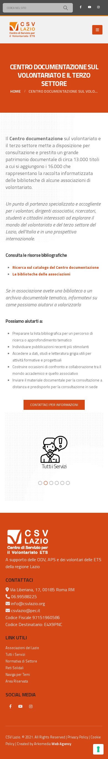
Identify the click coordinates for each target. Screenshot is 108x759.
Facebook (10, 706)
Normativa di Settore (21, 661)
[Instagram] (98, 7)
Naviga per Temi (18, 674)
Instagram (31, 706)
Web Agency (61, 743)
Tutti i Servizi (15, 654)
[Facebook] (80, 7)
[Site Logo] (22, 29)
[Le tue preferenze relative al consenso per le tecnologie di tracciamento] (98, 749)
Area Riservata (17, 681)
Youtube (20, 706)
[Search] (65, 8)
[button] (97, 29)
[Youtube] (89, 7)
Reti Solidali (15, 668)
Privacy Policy (78, 737)
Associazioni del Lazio (22, 647)
